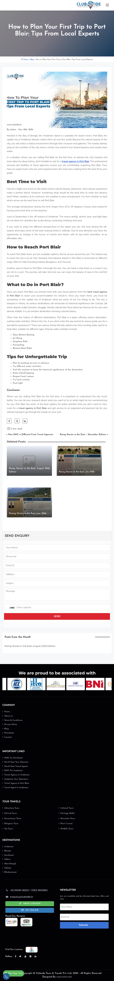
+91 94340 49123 (19, 890)
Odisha (7, 868)
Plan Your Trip (15, 973)
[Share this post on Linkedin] (25, 421)
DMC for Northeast (13, 758)
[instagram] (30, 956)
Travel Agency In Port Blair (16, 783)
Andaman (9, 846)
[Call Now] (6, 976)
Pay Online (31, 910)
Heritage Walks (67, 813)
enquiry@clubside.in (21, 896)
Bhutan (7, 851)
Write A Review (32, 904)
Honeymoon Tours (12, 818)
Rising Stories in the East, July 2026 (77, 472)
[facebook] (9, 421)
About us (8, 716)
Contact (8, 737)
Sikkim (7, 859)
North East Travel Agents (16, 766)
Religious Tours (11, 823)
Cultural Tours (67, 808)
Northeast (9, 855)
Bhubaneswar (10, 872)
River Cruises (66, 823)
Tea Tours (8, 829)
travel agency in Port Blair (75, 161)
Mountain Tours (67, 818)
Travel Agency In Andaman (17, 775)
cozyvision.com (64, 977)
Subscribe (83, 925)
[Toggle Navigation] (107, 5)
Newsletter (9, 733)
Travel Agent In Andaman (16, 787)
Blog (32, 59)
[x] (20, 956)
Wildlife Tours (66, 829)
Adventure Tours (11, 808)
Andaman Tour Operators (16, 779)
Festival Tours (10, 813)
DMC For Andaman (13, 770)
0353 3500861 (39, 890)
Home (26, 59)
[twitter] (17, 421)
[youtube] (25, 956)
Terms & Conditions (13, 720)
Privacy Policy (10, 724)
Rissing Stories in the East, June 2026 (27, 513)
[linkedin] (35, 956)
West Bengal (10, 864)
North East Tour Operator (16, 762)
